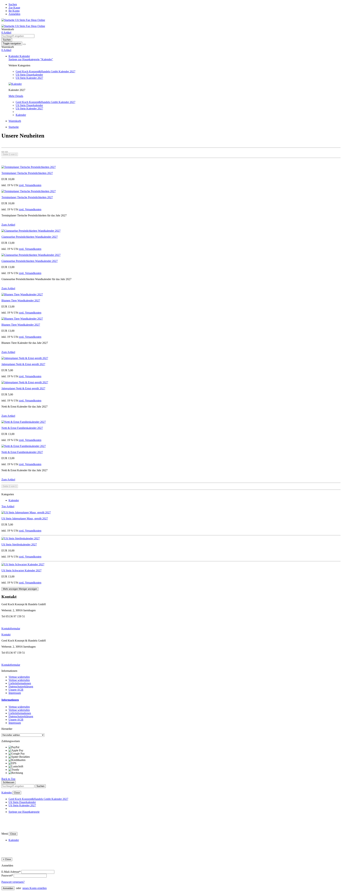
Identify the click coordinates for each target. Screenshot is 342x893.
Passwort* (7, 875)
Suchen (13, 4)
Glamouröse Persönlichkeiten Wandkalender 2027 (29, 236)
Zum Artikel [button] (8, 224)
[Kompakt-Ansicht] (2, 151)
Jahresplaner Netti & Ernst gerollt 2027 (23, 364)
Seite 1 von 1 (10, 154)
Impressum (15, 692)
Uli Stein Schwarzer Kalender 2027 (21, 570)
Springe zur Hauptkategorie (24, 811)
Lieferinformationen (20, 683)
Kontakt (6, 634)
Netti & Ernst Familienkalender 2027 (22, 427)
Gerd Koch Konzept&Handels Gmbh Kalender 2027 (45, 71)
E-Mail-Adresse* (11, 871)
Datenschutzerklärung (21, 686)
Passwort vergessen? (13, 881)
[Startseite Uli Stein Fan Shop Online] (23, 20)
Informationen (10, 699)
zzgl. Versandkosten (30, 185)
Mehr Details (16, 96)
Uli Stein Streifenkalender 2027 (19, 544)
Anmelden (14, 13)
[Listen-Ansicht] (6, 151)
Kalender (14, 56)
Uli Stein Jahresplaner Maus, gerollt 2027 (24, 518)
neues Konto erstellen (34, 888)
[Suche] (24, 44)
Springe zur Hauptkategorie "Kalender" (31, 59)
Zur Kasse (14, 7)
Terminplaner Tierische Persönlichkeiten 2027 (27, 173)
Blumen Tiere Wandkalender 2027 (20, 300)
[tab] (171, 700)
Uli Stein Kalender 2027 (29, 77)
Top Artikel (7, 506)
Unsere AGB (16, 689)
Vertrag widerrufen (19, 676)
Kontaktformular (10, 628)
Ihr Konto (14, 10)
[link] (6, 32)
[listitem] (175, 747)
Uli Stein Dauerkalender (29, 74)
